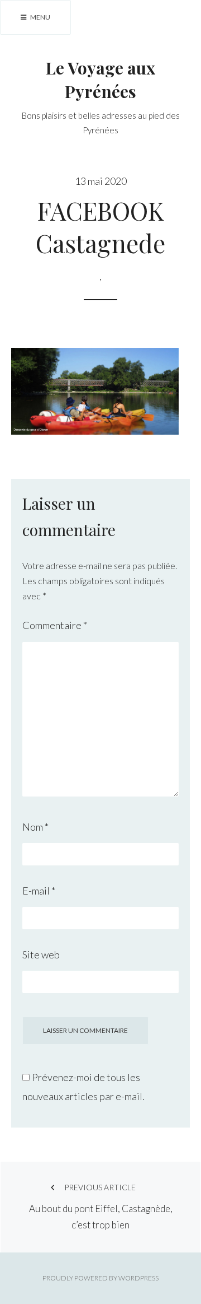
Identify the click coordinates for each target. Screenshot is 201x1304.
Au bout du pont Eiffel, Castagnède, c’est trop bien (101, 1206)
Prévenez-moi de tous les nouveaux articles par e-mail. (83, 1086)
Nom (35, 827)
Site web (41, 954)
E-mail (38, 890)
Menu (39, 17)
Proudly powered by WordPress (100, 1278)
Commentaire (54, 625)
